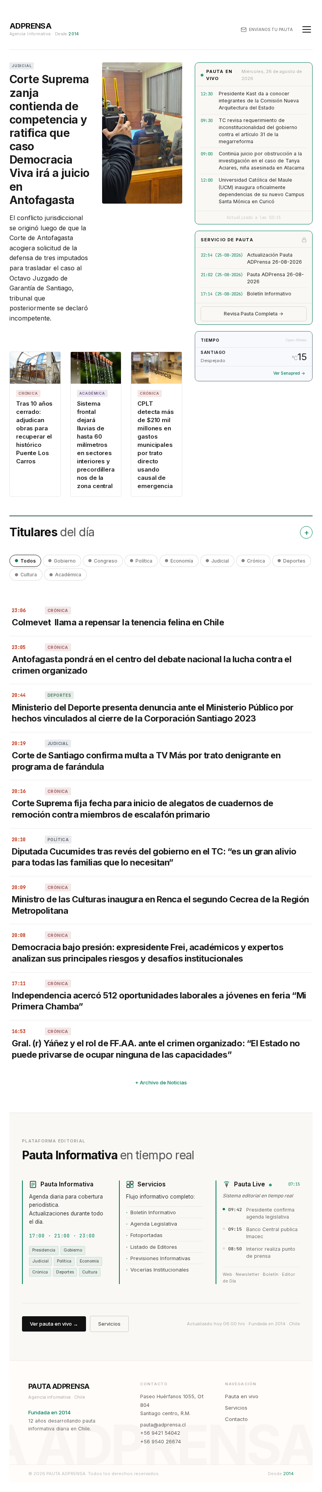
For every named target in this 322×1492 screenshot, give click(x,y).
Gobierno (65, 561)
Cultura (28, 574)
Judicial (220, 561)
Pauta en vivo (241, 1396)
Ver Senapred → (289, 373)
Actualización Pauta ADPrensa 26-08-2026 (274, 258)
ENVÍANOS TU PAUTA (271, 29)
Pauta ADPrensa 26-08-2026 (275, 277)
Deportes (294, 561)
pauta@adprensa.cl (163, 1425)
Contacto (236, 1419)
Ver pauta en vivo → (54, 1324)
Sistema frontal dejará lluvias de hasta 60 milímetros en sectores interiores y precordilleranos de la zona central (96, 445)
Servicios (109, 1324)
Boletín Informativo (269, 294)
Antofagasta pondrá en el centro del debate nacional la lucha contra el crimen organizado (151, 665)
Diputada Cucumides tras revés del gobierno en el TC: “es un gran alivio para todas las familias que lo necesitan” (154, 857)
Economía (181, 561)
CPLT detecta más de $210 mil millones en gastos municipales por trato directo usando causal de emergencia (155, 445)
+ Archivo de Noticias (161, 1082)
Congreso (105, 561)
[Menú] (307, 29)
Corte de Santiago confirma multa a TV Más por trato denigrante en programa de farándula (146, 761)
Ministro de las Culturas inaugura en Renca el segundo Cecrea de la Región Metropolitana (160, 905)
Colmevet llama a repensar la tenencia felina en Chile (118, 622)
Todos (28, 561)
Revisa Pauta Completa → (254, 314)
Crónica (256, 561)
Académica (68, 574)
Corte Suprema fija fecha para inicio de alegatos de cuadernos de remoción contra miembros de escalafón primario (142, 809)
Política (143, 561)
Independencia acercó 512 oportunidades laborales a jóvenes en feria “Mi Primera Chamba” (159, 1001)
